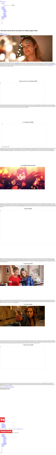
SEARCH (13, 5)
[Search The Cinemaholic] (3, 4)
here (27, 107)
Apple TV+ (5, 13)
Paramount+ (5, 15)
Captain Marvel (50, 64)
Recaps (3, 445)
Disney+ (5, 441)
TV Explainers (4, 444)
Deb (1, 33)
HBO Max (5, 10)
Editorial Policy (4, 426)
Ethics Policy (3, 427)
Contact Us (3, 424)
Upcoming (3, 8)
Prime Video (5, 11)
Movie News (3, 6)
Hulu (4, 12)
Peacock (5, 14)
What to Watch (4, 9)
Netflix (11, 385)
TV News (3, 7)
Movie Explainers (4, 16)
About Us (3, 18)
